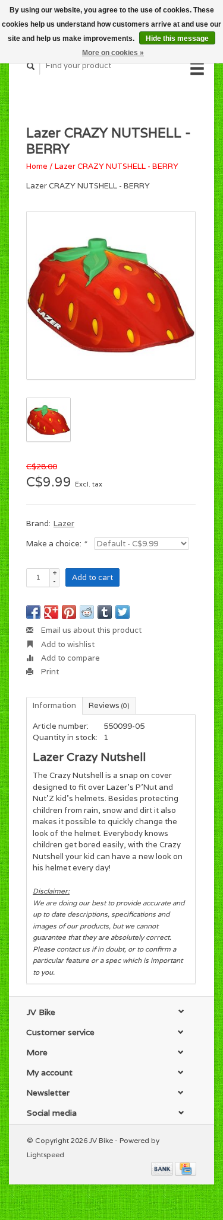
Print (49, 672)
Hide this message (177, 38)
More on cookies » (113, 53)
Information (54, 705)
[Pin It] (69, 612)
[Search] (31, 66)
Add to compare (69, 658)
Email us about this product (90, 630)
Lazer (64, 523)
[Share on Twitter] (122, 612)
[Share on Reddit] (87, 612)
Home (37, 166)
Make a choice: (56, 544)
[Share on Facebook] (33, 612)
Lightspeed (45, 1154)
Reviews (109, 705)
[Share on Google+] (51, 612)
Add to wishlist (67, 644)
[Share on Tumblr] (105, 612)
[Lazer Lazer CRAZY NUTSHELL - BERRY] (111, 295)
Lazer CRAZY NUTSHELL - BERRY (116, 166)
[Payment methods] (163, 1168)
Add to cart (92, 577)
